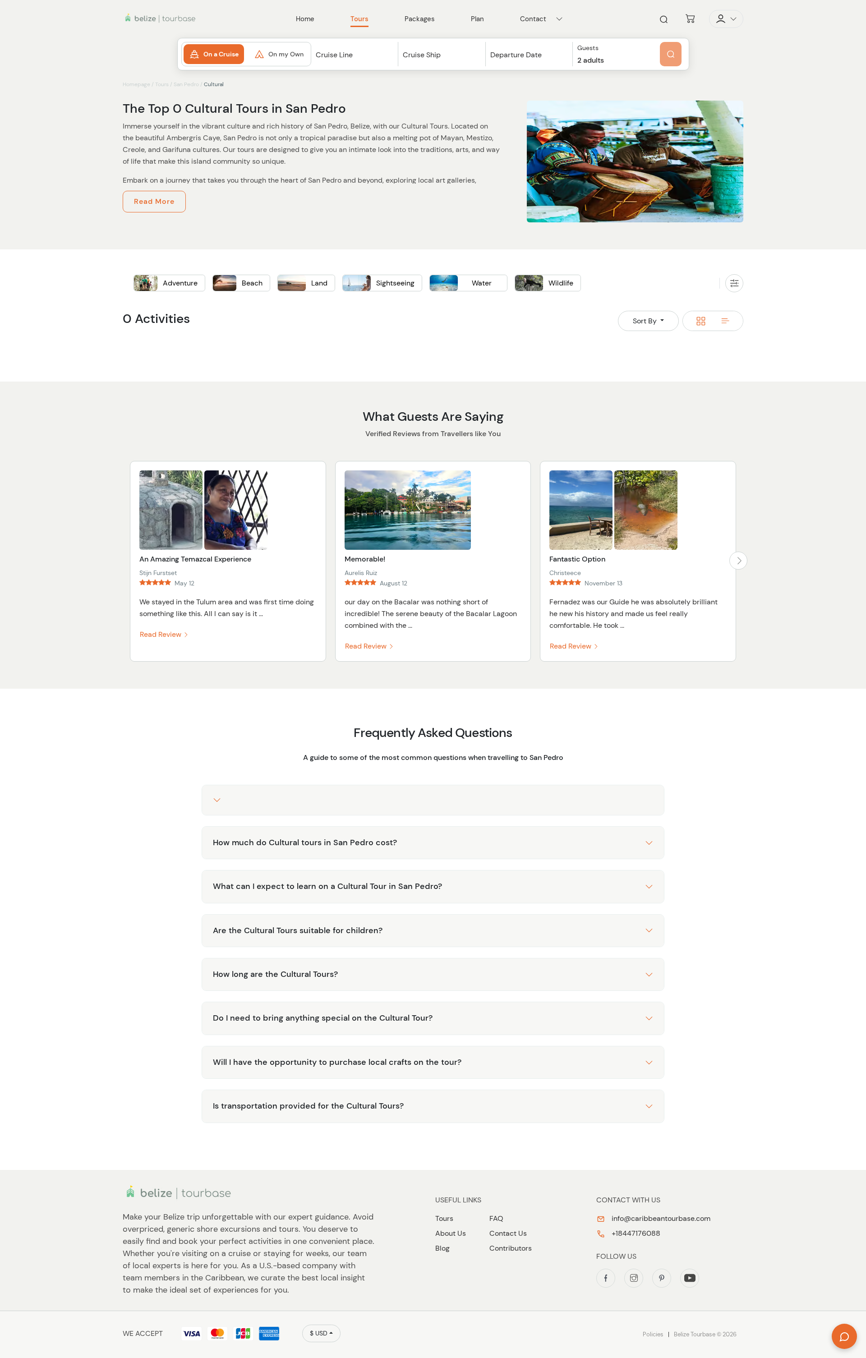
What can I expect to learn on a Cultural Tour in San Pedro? (327, 886)
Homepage (136, 84)
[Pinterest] (661, 1278)
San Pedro (186, 84)
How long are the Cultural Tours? (275, 974)
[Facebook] (605, 1278)
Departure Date (516, 55)
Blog (442, 1248)
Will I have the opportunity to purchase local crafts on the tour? (337, 1062)
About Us (450, 1233)
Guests (588, 48)
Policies (653, 1334)
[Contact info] (559, 19)
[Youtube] (689, 1278)
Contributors (510, 1248)
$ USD (318, 1333)
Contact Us (508, 1233)
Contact (533, 18)
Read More (154, 201)
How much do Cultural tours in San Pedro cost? (305, 842)
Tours (162, 84)
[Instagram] (633, 1278)
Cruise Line (334, 55)
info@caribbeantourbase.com (660, 1218)
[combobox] (355, 63)
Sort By (646, 321)
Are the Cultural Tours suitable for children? (297, 930)
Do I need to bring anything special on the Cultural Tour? (323, 1018)
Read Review (161, 634)
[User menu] (726, 19)
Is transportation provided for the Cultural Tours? (308, 1105)
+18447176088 (635, 1233)
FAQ (496, 1218)
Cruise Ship (422, 55)
